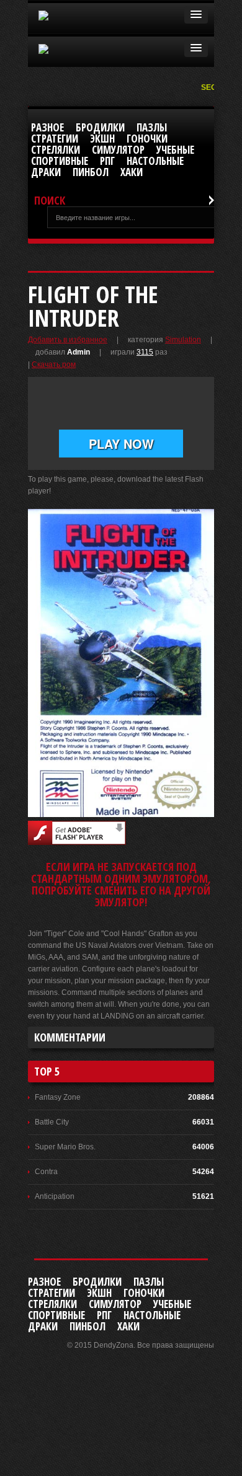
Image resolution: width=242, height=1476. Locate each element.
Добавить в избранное (67, 339)
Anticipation (54, 1196)
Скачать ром (54, 364)
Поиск (49, 200)
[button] (196, 15)
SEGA (212, 87)
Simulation (183, 339)
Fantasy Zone (58, 1097)
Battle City (52, 1122)
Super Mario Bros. (65, 1146)
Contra (46, 1171)
